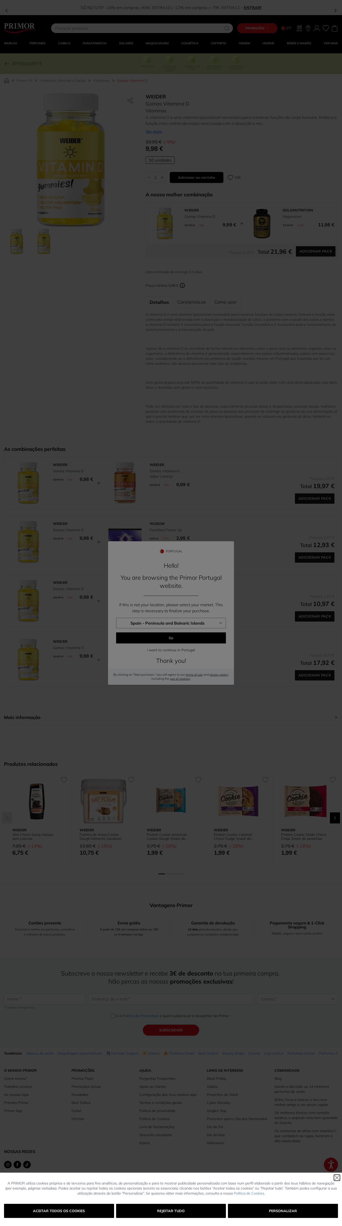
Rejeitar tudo (171, 1211)
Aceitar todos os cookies (59, 1211)
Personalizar (283, 1211)
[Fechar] (337, 1178)
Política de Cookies (249, 1193)
